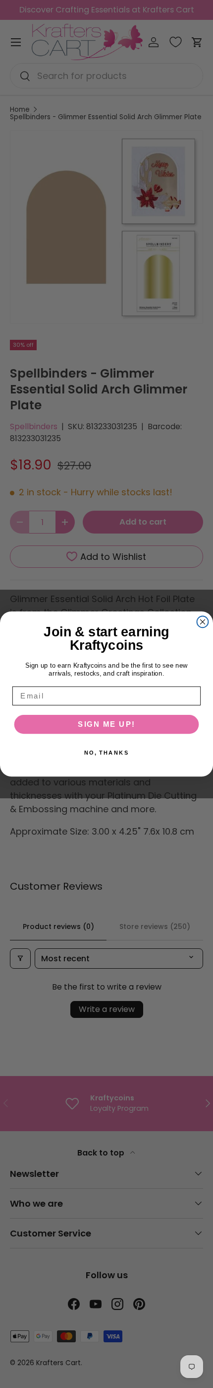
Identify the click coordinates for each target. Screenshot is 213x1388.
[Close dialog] (203, 621)
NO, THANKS (106, 753)
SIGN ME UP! (106, 724)
